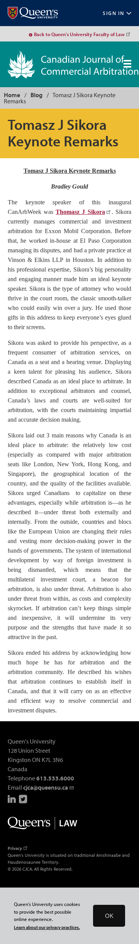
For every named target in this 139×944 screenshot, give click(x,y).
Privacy (15, 848)
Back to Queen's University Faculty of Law (79, 34)
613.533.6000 (55, 778)
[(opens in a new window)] (33, 13)
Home (12, 95)
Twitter (23, 799)
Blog (36, 95)
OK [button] (109, 916)
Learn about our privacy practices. (47, 927)
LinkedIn (12, 799)
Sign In (113, 13)
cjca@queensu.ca (45, 787)
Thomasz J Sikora (80, 212)
